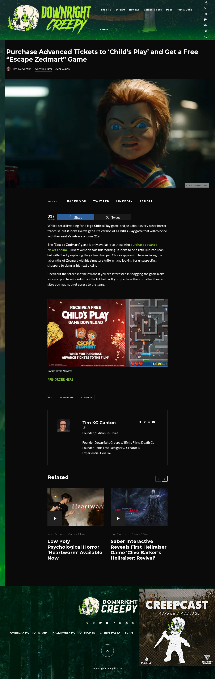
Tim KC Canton (22, 68)
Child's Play (68, 397)
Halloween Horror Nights (73, 632)
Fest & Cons (184, 9)
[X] (205, 8)
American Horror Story (29, 632)
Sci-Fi (129, 632)
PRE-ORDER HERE (60, 379)
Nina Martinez (56, 534)
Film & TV (105, 9)
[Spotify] (205, 31)
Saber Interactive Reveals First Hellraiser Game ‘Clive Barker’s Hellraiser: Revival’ (138, 550)
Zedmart (87, 397)
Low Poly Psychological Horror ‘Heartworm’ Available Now (74, 550)
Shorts (104, 29)
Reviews (134, 9)
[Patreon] (205, 20)
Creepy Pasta (110, 632)
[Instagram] (205, 14)
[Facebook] (206, 3)
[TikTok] (113, 623)
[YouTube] (205, 25)
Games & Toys (153, 9)
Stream (120, 9)
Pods (169, 9)
